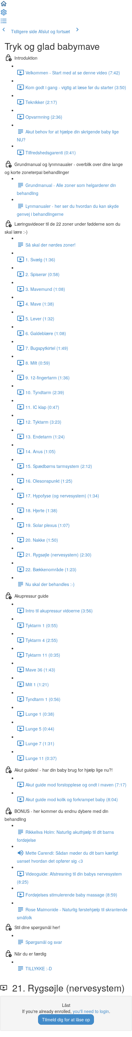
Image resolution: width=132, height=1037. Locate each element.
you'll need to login (91, 1011)
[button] (3, 5)
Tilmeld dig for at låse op (66, 1019)
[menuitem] (3, 14)
